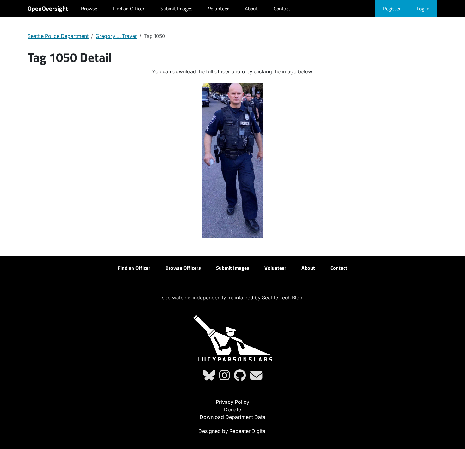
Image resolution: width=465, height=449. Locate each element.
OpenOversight (48, 8)
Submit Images (176, 8)
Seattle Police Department (58, 36)
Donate (232, 409)
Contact (282, 8)
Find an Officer (129, 8)
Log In (423, 8)
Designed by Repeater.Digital (232, 431)
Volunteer (218, 8)
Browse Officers (183, 268)
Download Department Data (232, 417)
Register (392, 8)
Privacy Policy (232, 402)
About (251, 8)
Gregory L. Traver (116, 36)
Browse (89, 8)
